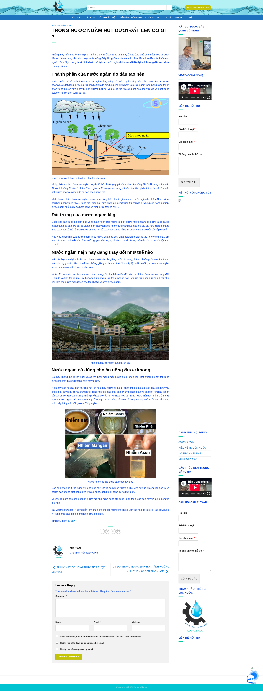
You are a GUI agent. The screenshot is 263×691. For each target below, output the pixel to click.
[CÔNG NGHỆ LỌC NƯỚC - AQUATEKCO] (67, 7)
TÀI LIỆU (168, 17)
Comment (61, 596)
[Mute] (204, 97)
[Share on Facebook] (102, 531)
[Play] (182, 97)
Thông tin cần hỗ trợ (191, 154)
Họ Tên (183, 116)
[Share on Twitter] (107, 531)
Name (59, 622)
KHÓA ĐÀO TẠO (153, 17)
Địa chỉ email (187, 142)
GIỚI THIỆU (76, 17)
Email (97, 622)
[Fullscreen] (208, 97)
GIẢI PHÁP (90, 17)
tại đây (71, 521)
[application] (195, 91)
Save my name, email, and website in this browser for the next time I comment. (100, 636)
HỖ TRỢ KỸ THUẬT (107, 17)
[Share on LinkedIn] (118, 531)
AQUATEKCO (186, 442)
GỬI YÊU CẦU (189, 182)
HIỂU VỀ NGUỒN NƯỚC (130, 17)
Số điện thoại (187, 129)
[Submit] (169, 7)
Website (136, 622)
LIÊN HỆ (188, 17)
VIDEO (178, 17)
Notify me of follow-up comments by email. (82, 643)
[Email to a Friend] (113, 531)
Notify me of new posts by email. (77, 649)
